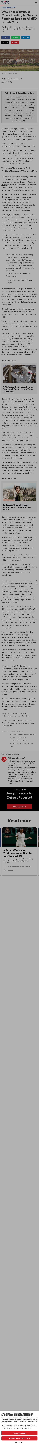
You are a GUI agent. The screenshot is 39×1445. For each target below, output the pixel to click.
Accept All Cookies (19, 1433)
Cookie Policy (19, 1442)
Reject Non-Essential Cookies (19, 1438)
